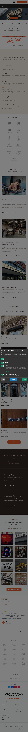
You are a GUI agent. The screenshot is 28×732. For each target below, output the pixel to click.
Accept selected (13, 379)
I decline (2, 379)
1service (7, 360)
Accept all (24, 379)
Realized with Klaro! (23, 381)
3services (7, 363)
